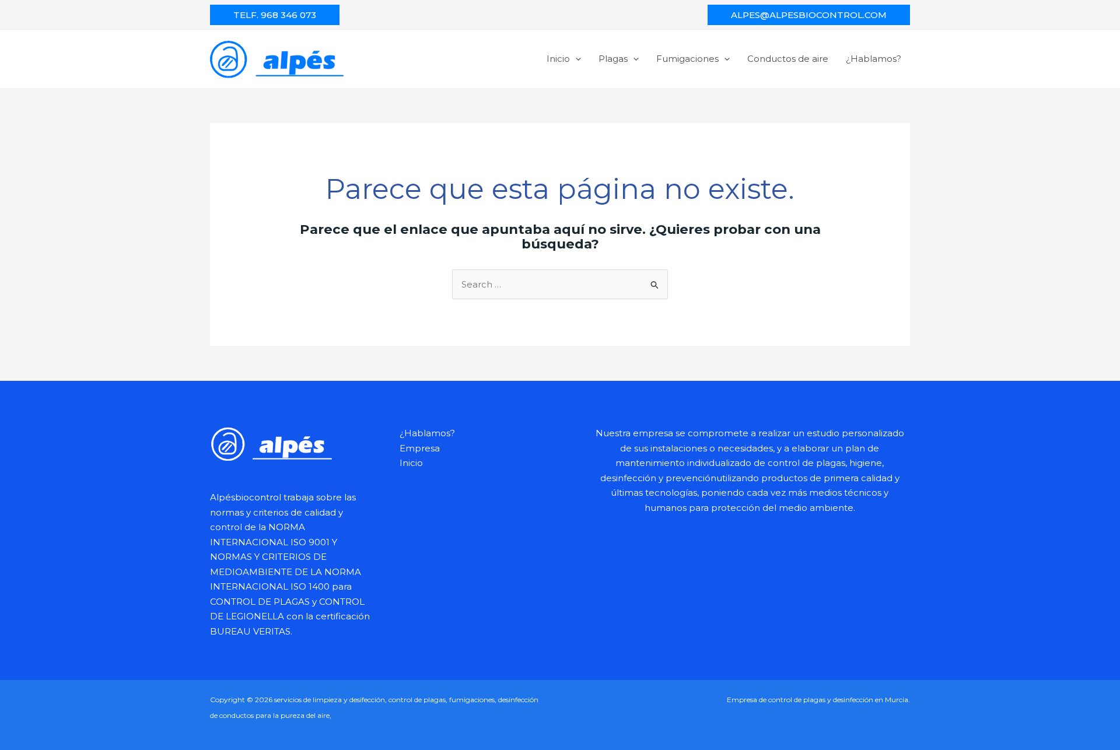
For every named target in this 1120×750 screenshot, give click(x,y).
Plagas (613, 58)
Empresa (420, 448)
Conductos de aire (787, 58)
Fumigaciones (687, 58)
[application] (575, 58)
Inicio (558, 58)
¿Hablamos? (873, 58)
